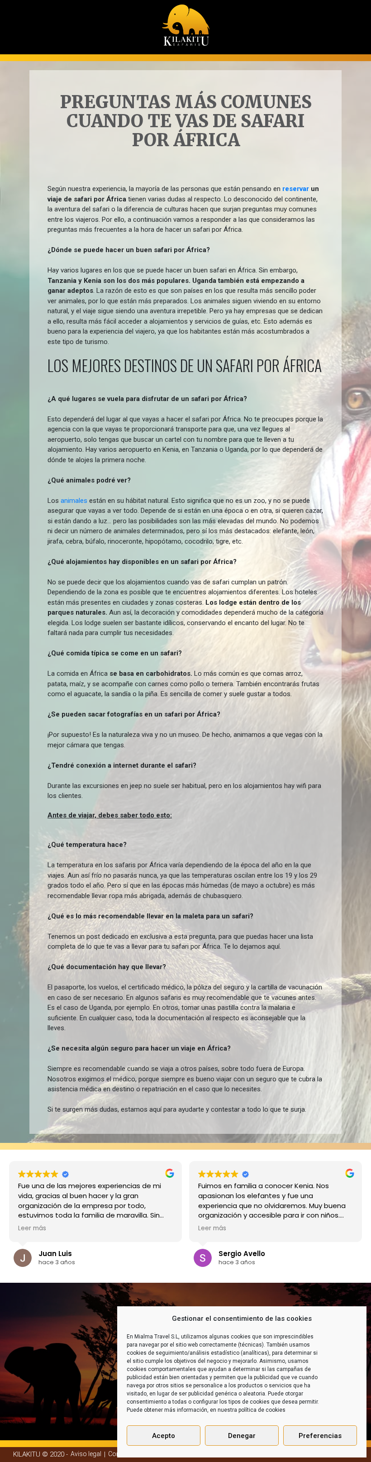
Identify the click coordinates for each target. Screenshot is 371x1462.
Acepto (163, 1436)
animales (74, 501)
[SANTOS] (185, 22)
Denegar (242, 1436)
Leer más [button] (32, 1228)
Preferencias (320, 1436)
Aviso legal (86, 1453)
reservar (295, 189)
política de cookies (261, 1410)
